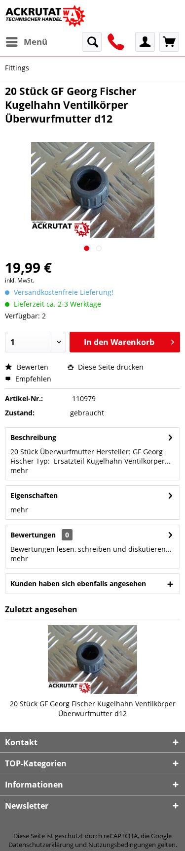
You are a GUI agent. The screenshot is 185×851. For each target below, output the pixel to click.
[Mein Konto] (145, 42)
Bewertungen (33, 534)
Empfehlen (32, 378)
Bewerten (31, 367)
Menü (35, 41)
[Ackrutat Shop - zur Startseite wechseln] (46, 16)
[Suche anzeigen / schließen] (92, 42)
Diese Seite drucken (110, 367)
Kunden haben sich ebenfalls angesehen (78, 583)
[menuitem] (26, 42)
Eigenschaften (34, 495)
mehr (19, 470)
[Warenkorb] (169, 42)
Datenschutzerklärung (41, 844)
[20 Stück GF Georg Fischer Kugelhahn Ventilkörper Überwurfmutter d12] (92, 659)
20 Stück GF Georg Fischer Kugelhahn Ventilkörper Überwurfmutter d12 (93, 708)
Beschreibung (33, 437)
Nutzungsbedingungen (122, 844)
